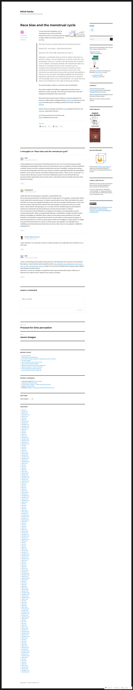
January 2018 (25, 423)
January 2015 (25, 474)
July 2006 (24, 639)
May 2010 (24, 565)
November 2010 (25, 555)
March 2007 (24, 626)
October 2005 (25, 654)
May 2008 (24, 604)
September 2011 (25, 539)
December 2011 (25, 534)
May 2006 (24, 642)
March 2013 (24, 510)
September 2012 (25, 520)
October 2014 (25, 479)
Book (92, 29)
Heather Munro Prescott (32, 237)
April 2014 (24, 489)
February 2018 (25, 421)
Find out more (98, 72)
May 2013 (24, 507)
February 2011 (25, 550)
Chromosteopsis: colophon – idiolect (31, 384)
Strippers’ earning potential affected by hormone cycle (41, 387)
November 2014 (25, 478)
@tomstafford (102, 92)
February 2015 (25, 473)
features (41, 104)
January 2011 (25, 552)
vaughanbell (23, 35)
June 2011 (24, 544)
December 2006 (25, 631)
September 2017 (25, 427)
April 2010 (24, 566)
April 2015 (24, 469)
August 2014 (25, 482)
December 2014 (25, 476)
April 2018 (24, 419)
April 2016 (24, 450)
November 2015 (25, 458)
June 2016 (24, 447)
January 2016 (25, 455)
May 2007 (24, 623)
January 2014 (25, 494)
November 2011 (25, 536)
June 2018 (24, 418)
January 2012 (25, 533)
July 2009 (24, 581)
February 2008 (25, 609)
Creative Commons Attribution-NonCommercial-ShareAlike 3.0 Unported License (100, 210)
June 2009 (24, 583)
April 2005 (24, 664)
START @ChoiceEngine (104, 166)
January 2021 (25, 411)
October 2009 (25, 576)
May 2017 (24, 432)
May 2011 (24, 545)
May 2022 (24, 410)
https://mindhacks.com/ (104, 207)
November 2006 (25, 633)
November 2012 (25, 516)
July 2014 (24, 484)
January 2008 (25, 610)
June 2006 (24, 641)
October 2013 (25, 499)
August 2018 (25, 416)
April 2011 (24, 547)
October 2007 (25, 615)
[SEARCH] (111, 39)
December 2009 (25, 573)
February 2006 (25, 647)
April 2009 (24, 586)
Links (92, 30)
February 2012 (25, 531)
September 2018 (25, 414)
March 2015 (24, 471)
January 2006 (25, 649)
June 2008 (24, 602)
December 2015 (25, 457)
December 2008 (25, 592)
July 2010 (24, 562)
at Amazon (95, 75)
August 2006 (25, 638)
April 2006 (24, 644)
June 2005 (24, 660)
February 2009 (25, 589)
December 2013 (25, 495)
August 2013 (24, 502)
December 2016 (25, 439)
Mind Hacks (26, 11)
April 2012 (24, 528)
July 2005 (24, 659)
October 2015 (25, 460)
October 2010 (25, 557)
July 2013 (24, 503)
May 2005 (24, 662)
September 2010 (25, 558)
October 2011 (25, 537)
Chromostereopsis (26, 355)
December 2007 (25, 612)
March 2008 (24, 607)
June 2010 (24, 563)
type (40, 102)
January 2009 (25, 591)
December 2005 (25, 651)
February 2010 (25, 570)
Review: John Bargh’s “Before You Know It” (32, 367)
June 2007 (24, 621)
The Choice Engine (26, 360)
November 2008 (25, 594)
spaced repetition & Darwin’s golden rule (32, 370)
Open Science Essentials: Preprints (30, 363)
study (59, 31)
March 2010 (24, 568)
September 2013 (25, 500)
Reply (22, 183)
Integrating (23, 39)
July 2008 (24, 600)
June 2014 (24, 486)
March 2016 (24, 452)
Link (40, 117)
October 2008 (25, 596)
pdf (60, 85)
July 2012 (24, 523)
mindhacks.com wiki (95, 51)
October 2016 (25, 442)
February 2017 (25, 437)
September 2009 (26, 578)
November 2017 (25, 426)
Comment (79, 310)
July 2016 (24, 445)
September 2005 (26, 655)
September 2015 (25, 461)
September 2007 (26, 617)
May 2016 (24, 448)
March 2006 (25, 646)
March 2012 (24, 529)
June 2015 (24, 466)
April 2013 (24, 508)
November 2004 (25, 672)
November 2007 (25, 613)
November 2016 (25, 440)
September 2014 (25, 481)
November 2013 (25, 497)
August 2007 (25, 618)
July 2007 (24, 620)
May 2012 (24, 526)
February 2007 (25, 628)
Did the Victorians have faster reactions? (31, 368)
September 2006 (26, 636)
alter (65, 109)
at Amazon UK (96, 76)
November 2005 (25, 652)
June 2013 (24, 505)
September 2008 (26, 597)
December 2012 (25, 515)
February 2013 (25, 512)
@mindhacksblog (94, 90)
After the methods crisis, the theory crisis (32, 362)
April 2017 (24, 434)
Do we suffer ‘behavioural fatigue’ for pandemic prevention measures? (39, 359)
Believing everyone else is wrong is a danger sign (33, 365)
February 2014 (25, 492)
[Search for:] (100, 39)
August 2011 (24, 541)
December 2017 (25, 424)
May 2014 (24, 487)
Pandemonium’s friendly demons (30, 357)
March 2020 (24, 413)
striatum (41, 111)
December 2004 (25, 670)
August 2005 (25, 657)
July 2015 (24, 465)
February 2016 (25, 453)
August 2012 (25, 521)
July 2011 (24, 542)
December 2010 (25, 554)
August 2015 (25, 463)
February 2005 (25, 667)
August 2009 (25, 579)
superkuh (24, 383)
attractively (69, 100)
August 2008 (25, 599)
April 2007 (24, 625)
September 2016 (25, 444)
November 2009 (25, 575)
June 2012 (24, 524)
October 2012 (25, 518)
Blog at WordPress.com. (33, 682)
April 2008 (24, 605)
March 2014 (24, 490)
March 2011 (24, 549)
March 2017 (24, 436)
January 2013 (25, 513)
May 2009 (24, 584)
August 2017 (25, 429)
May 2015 (24, 468)
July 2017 (24, 431)
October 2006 (25, 634)
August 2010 (25, 560)
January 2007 (25, 630)
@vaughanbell (93, 92)
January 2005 (25, 668)
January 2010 (25, 571)
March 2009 (25, 588)
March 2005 (24, 665)
